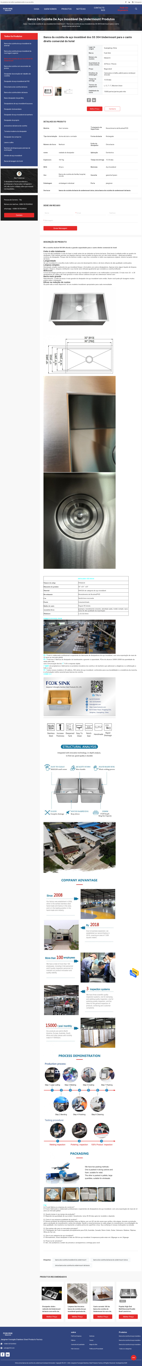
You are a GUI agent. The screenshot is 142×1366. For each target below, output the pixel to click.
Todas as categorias (125, 1349)
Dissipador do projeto (11, 120)
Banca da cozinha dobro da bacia (16, 92)
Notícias (91, 1336)
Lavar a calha (8, 142)
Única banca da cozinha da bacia (15, 87)
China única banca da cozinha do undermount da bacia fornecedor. (35, 1363)
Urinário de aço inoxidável (13, 155)
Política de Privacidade (96, 1349)
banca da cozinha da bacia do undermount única (110, 1260)
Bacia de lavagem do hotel (13, 161)
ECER (125, 1363)
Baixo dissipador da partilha (14, 98)
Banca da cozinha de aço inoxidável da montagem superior (17, 52)
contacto (112, 109)
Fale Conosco (75, 1349)
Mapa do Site (93, 1344)
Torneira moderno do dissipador (15, 131)
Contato (19, 215)
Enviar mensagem (60, 228)
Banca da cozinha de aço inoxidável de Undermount (47, 24)
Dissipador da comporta (12, 137)
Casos (91, 1340)
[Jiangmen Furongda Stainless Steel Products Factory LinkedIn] (129, 2)
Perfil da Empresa (76, 1336)
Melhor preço (94, 109)
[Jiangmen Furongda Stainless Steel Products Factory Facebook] (126, 2)
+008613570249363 (19, 209)
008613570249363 (26, 204)
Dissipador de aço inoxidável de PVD (17, 81)
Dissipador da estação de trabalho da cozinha (17, 75)
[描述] (136, 9)
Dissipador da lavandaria (12, 109)
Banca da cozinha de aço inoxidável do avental (17, 44)
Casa (25, 24)
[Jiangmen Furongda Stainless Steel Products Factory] (7, 9)
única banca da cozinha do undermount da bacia (72, 1265)
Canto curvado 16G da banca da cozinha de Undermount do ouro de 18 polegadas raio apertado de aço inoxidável (102, 1309)
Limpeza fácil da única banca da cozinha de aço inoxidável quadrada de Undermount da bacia (77, 1309)
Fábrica (73, 1340)
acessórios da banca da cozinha (15, 126)
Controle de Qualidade (77, 1344)
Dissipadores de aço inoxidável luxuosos (18, 103)
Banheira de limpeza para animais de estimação (17, 149)
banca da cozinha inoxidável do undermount (70, 1260)
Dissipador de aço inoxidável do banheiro (18, 115)
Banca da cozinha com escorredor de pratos (17, 67)
